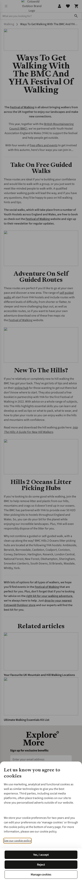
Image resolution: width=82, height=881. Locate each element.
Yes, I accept (41, 855)
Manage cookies (41, 874)
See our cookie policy (17, 841)
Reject (41, 865)
